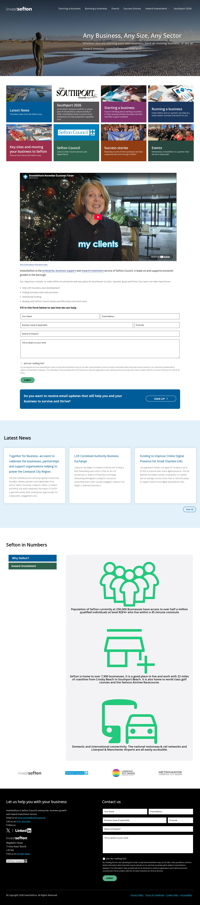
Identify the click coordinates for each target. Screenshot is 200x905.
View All (189, 509)
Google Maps (23, 853)
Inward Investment (156, 8)
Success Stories (132, 8)
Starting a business (70, 8)
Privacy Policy (137, 895)
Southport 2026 (183, 8)
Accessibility (186, 895)
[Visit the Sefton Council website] (76, 772)
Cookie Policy (172, 895)
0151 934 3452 (23, 821)
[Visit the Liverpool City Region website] (123, 772)
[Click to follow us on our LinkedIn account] (23, 830)
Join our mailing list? (34, 363)
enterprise (48, 270)
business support (66, 270)
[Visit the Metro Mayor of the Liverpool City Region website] (170, 772)
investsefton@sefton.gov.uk (31, 817)
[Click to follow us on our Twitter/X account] (10, 830)
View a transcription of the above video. (34, 264)
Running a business (96, 8)
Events (115, 8)
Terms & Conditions (154, 895)
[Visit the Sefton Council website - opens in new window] (16, 860)
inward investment (92, 270)
